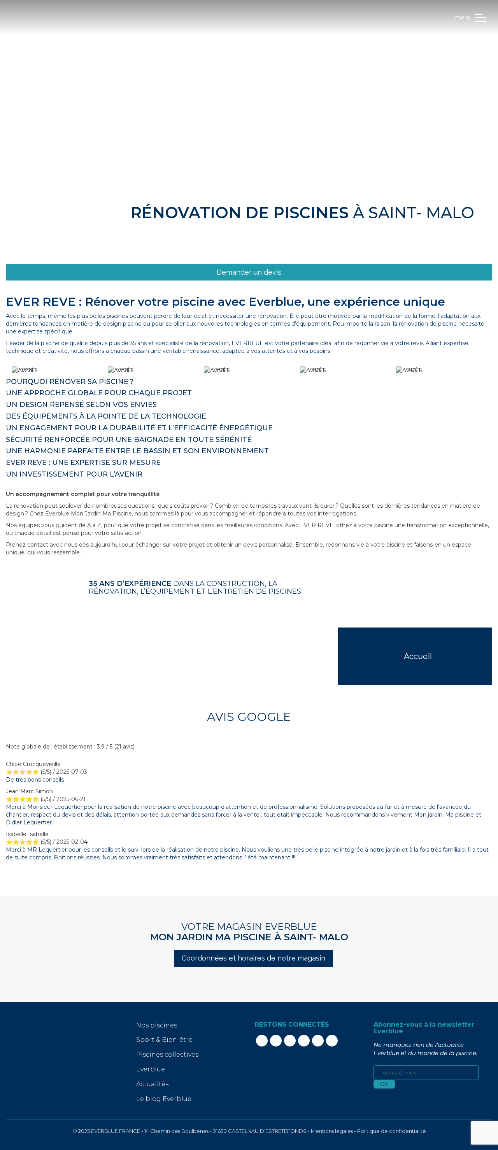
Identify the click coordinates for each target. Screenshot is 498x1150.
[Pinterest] (318, 1041)
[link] (249, 272)
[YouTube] (304, 1041)
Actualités (152, 1084)
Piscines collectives (167, 1054)
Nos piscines (156, 1025)
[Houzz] (332, 1041)
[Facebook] (262, 1041)
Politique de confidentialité (391, 1131)
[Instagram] (290, 1041)
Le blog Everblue (163, 1099)
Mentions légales (332, 1131)
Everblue (150, 1069)
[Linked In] (276, 1041)
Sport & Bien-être (164, 1039)
